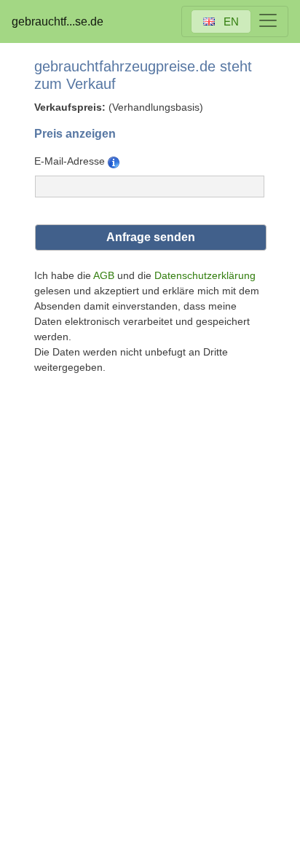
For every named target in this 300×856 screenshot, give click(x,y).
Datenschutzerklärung (205, 275)
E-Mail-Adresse (71, 161)
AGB (103, 275)
